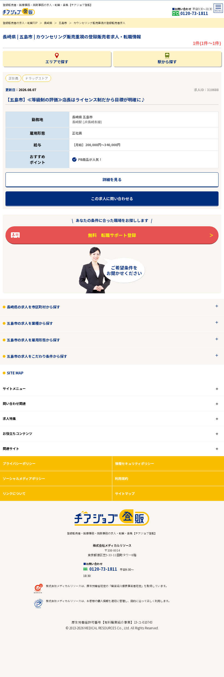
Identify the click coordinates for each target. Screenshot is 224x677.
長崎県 (48, 23)
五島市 (63, 23)
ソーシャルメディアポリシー (24, 478)
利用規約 (121, 478)
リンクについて (14, 493)
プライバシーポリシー (19, 463)
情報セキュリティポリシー (134, 463)
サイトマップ (125, 493)
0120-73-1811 (194, 13)
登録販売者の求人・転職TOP (20, 23)
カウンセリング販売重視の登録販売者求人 (99, 23)
